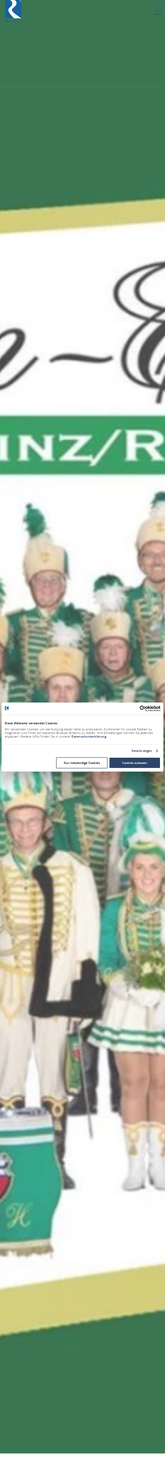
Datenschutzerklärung (88, 736)
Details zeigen (142, 751)
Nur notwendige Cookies (82, 763)
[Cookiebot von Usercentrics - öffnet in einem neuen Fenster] (142, 709)
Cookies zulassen (134, 763)
